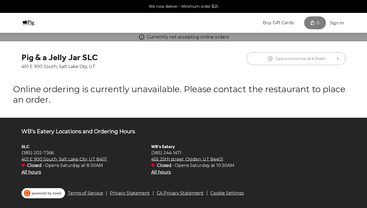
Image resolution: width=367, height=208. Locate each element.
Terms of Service (85, 193)
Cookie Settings (227, 193)
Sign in (337, 23)
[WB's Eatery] (28, 23)
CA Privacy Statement (180, 193)
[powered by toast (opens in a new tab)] (43, 193)
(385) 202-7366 (37, 152)
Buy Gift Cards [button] (278, 22)
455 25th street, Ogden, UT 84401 (187, 159)
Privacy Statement (130, 193)
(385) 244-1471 (166, 152)
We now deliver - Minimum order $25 (183, 6)
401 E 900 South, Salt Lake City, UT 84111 (64, 159)
